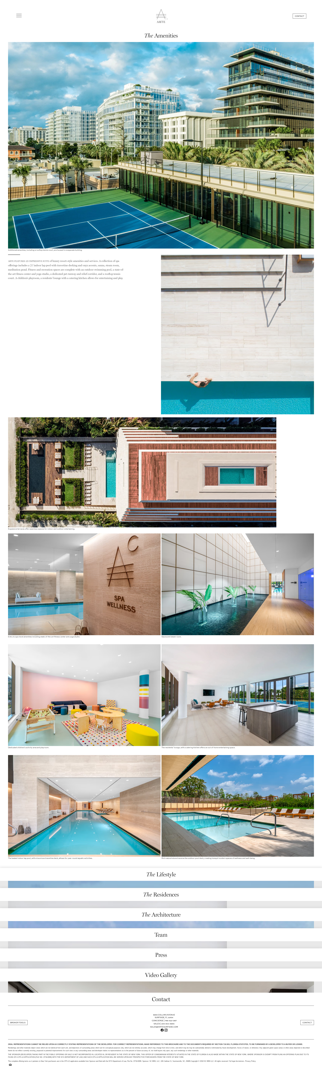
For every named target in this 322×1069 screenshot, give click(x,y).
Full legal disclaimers (236, 1061)
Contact (299, 16)
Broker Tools (17, 1022)
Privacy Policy (250, 1061)
